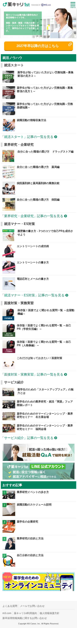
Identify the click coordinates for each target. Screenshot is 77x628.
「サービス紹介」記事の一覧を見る (27, 438)
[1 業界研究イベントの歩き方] (38, 498)
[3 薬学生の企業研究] (38, 531)
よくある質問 (9, 606)
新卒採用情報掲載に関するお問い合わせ (24, 618)
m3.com (6, 613)
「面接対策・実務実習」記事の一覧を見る (32, 374)
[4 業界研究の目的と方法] (38, 548)
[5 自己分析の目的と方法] (38, 565)
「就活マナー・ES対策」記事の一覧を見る (33, 295)
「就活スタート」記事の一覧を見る (27, 137)
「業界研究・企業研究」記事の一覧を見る (32, 216)
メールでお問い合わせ (32, 606)
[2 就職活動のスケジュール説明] (38, 515)
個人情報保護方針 (49, 613)
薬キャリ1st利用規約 (25, 613)
